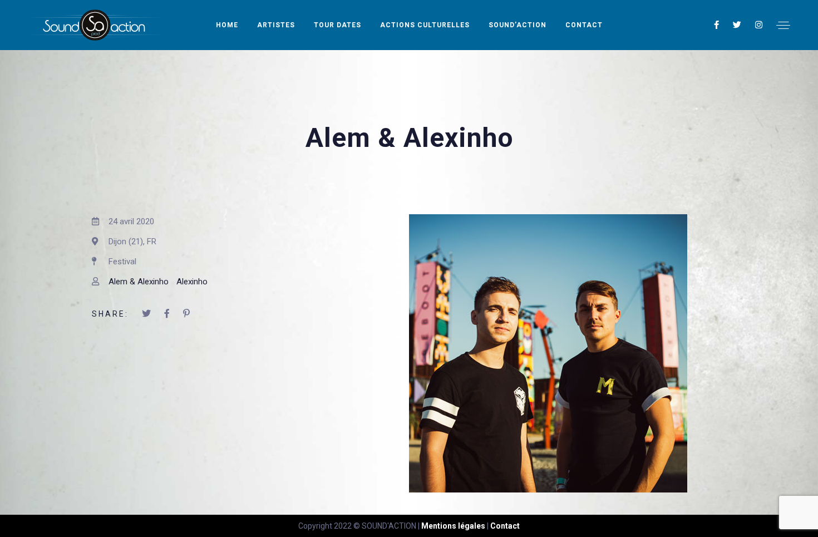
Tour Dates (337, 25)
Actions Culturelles (425, 25)
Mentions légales (453, 525)
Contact (584, 25)
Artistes (276, 25)
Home (227, 25)
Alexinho (192, 282)
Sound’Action (517, 25)
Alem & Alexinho (139, 282)
